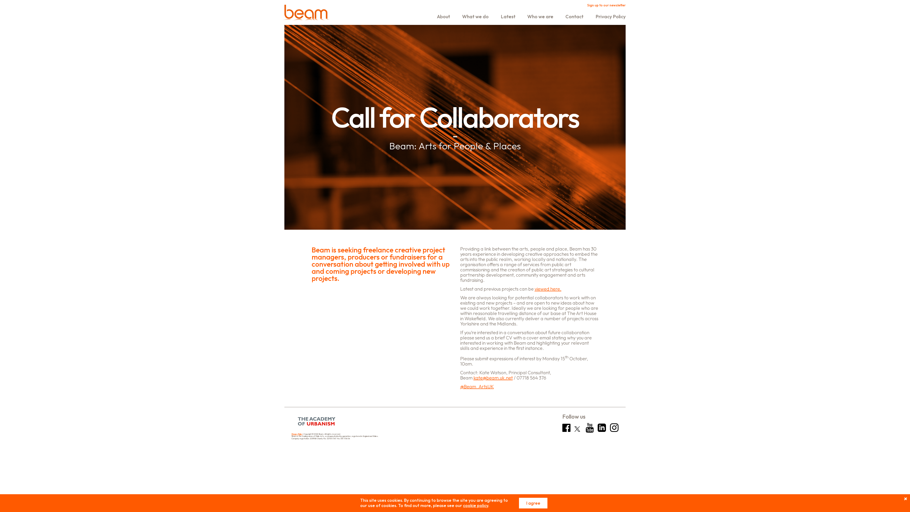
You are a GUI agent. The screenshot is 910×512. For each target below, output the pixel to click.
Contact (574, 16)
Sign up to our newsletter (606, 5)
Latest (508, 16)
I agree (533, 503)
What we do (475, 16)
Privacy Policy (611, 16)
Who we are (540, 16)
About (443, 16)
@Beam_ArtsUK (477, 386)
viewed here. (548, 289)
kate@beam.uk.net (493, 378)
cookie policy (475, 505)
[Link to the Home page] (306, 14)
